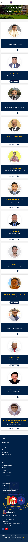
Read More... (13, 50)
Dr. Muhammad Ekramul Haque (14, 107)
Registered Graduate (6, 483)
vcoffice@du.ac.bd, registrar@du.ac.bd (12, 523)
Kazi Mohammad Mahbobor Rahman (14, 170)
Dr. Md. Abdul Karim (14, 202)
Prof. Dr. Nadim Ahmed (14, 391)
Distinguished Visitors (7, 454)
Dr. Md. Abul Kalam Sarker (14, 44)
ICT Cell (22, 537)
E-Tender (4, 447)
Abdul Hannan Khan (14, 360)
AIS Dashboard (21, 539)
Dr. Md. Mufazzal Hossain (14, 76)
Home (10, 11)
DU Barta (4, 467)
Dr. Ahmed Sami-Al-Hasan (14, 425)
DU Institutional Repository (8, 465)
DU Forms (4, 462)
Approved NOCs (5, 442)
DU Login (6, 539)
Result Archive (5, 485)
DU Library (4, 470)
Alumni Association (6, 475)
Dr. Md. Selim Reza (14, 233)
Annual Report (5, 452)
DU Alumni (4, 488)
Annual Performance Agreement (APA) (11, 490)
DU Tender (4, 449)
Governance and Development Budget (11, 493)
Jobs (3, 444)
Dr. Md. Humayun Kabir (14, 267)
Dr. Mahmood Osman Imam (14, 139)
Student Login (13, 539)
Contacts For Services (7, 472)
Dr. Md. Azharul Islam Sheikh (14, 328)
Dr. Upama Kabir (14, 297)
